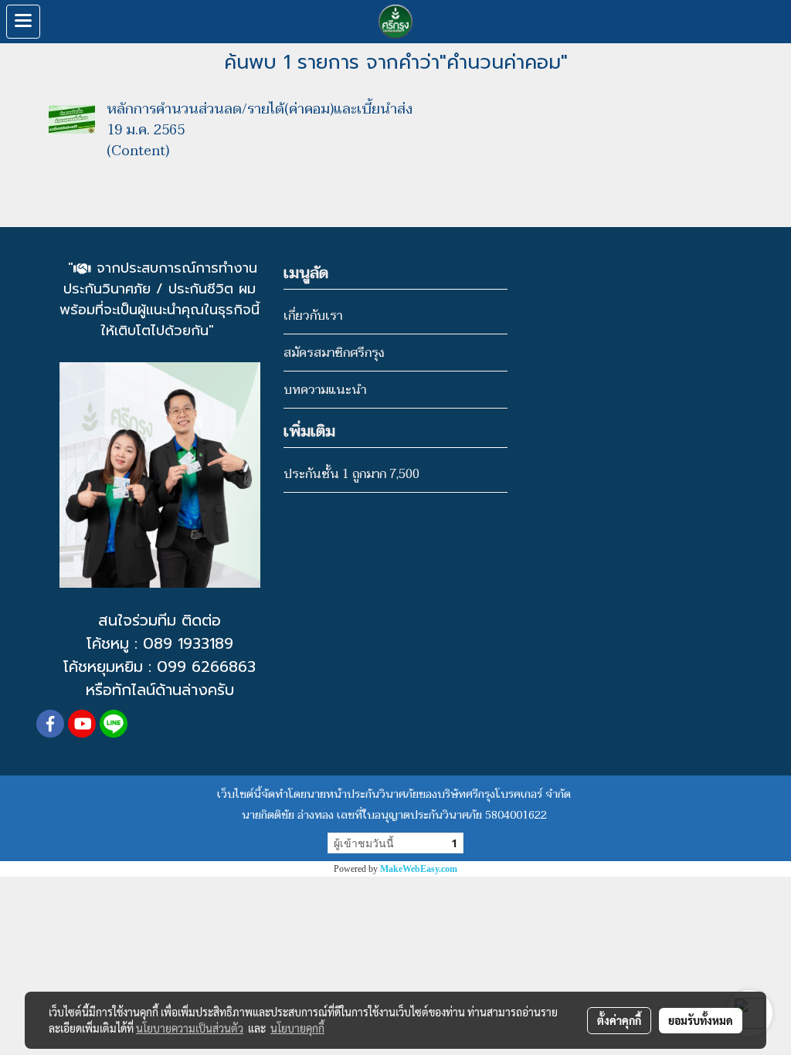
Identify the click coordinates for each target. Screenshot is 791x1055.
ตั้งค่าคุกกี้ (619, 1020)
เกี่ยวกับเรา (312, 316)
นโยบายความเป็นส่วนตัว (189, 1028)
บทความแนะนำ (324, 390)
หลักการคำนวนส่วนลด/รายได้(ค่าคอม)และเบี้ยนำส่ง (259, 109)
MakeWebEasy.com (418, 868)
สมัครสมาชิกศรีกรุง (333, 353)
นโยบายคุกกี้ (297, 1028)
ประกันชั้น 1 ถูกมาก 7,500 (351, 474)
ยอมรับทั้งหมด (700, 1020)
